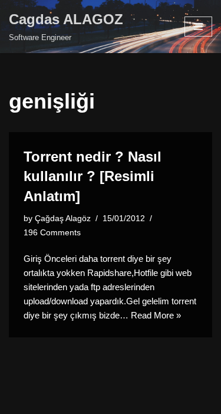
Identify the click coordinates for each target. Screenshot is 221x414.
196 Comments (52, 232)
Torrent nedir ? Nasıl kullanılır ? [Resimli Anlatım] (92, 176)
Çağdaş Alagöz (63, 218)
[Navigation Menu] (198, 27)
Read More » (156, 315)
